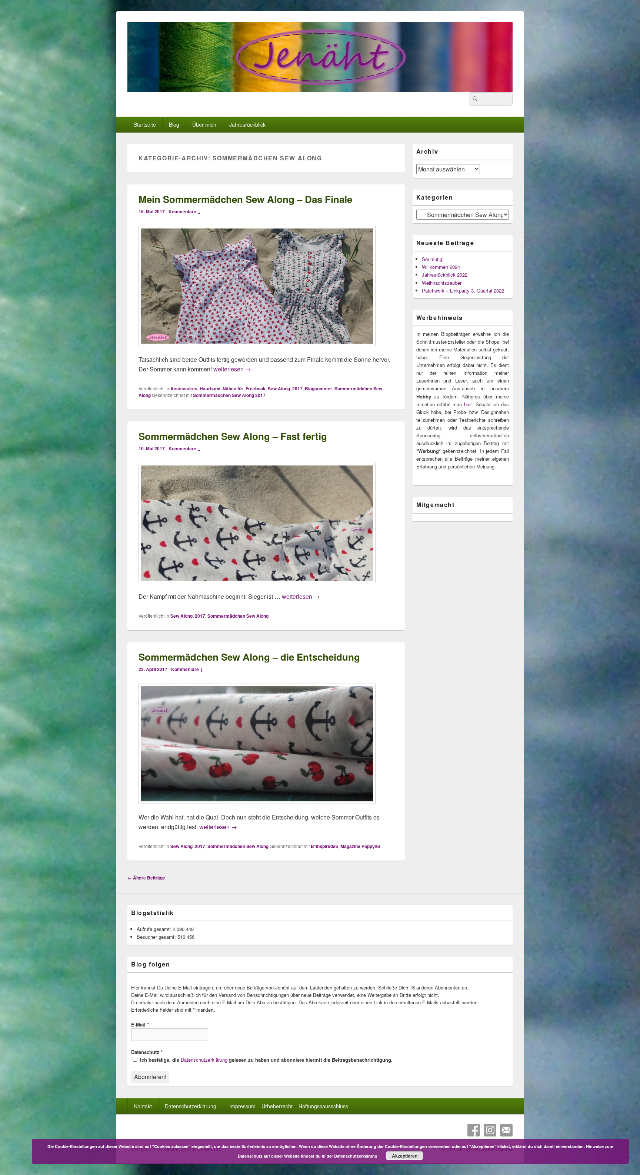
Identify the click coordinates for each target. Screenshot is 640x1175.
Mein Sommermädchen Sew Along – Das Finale (245, 199)
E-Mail (140, 1024)
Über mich (204, 124)
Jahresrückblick (247, 124)
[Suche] (474, 99)
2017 (297, 388)
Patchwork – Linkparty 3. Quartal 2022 (463, 290)
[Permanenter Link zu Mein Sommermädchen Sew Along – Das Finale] (257, 350)
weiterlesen (232, 369)
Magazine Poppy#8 (360, 846)
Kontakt (143, 1106)
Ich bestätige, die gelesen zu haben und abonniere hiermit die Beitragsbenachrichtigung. (266, 1059)
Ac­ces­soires (183, 388)
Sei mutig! (433, 259)
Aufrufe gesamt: (155, 928)
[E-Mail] (506, 1130)
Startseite (145, 124)
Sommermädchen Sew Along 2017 (229, 395)
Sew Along (279, 388)
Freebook (256, 388)
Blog (174, 124)
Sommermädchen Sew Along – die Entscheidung (249, 657)
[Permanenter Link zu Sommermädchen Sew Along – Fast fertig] (257, 587)
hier (468, 404)
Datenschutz (147, 1051)
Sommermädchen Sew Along (238, 615)
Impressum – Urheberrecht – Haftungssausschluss (288, 1106)
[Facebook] (473, 1130)
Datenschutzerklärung (204, 1059)
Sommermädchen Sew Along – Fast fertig (233, 436)
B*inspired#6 (324, 846)
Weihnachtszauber (441, 282)
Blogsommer (318, 388)
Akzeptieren (404, 1155)
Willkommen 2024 (441, 266)
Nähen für (233, 388)
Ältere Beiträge (146, 877)
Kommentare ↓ (185, 211)
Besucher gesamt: (157, 936)
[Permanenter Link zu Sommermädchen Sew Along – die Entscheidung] (257, 807)
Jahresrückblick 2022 (444, 274)
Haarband (210, 388)
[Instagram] (490, 1130)
